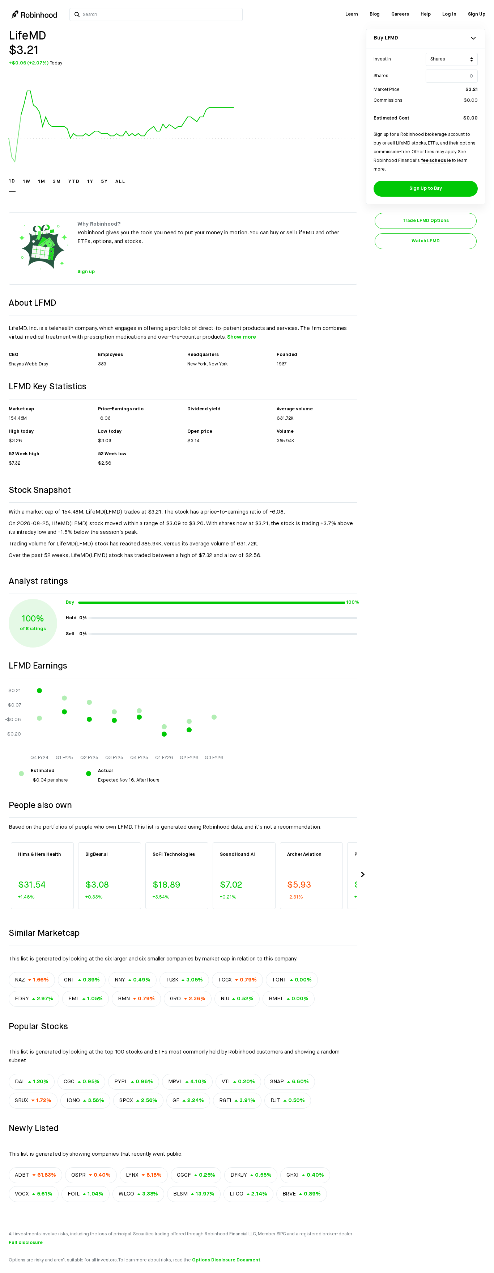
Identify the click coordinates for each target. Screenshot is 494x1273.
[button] (12, 185)
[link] (351, 14)
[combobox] (160, 14)
